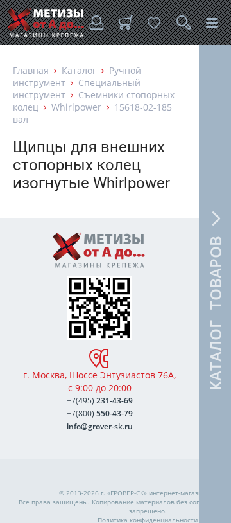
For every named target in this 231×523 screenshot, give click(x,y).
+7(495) (100, 400)
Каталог (79, 70)
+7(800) (100, 413)
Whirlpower (76, 107)
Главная (31, 70)
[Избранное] (154, 22)
